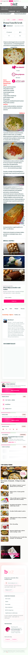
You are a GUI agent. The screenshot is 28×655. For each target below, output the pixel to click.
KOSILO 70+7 (8, 408)
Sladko (6, 601)
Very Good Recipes (15, 629)
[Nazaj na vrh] (25, 652)
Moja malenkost (8, 607)
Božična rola (17, 314)
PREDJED (21, 19)
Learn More (12, 11)
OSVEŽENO (7, 404)
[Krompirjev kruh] (14, 280)
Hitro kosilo (7, 598)
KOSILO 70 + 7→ (16, 1)
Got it (18, 11)
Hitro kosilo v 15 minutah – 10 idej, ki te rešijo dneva (13, 481)
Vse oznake (7, 604)
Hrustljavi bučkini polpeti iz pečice (18, 511)
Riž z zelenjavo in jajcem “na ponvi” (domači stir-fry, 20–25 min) (18, 485)
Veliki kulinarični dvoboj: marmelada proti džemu (18, 518)
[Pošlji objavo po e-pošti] (20, 35)
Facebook (14, 639)
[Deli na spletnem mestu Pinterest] (9, 35)
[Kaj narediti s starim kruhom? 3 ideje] (14, 254)
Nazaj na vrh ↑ (8, 590)
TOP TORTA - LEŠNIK (10, 400)
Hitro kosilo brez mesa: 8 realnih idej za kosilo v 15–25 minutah (18, 537)
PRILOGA (22, 308)
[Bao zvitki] (14, 267)
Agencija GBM (11, 652)
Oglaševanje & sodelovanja (11, 613)
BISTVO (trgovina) (9, 610)
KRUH (14, 19)
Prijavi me (14, 301)
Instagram (7, 639)
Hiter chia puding (14, 524)
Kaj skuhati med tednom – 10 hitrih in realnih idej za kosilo (18, 505)
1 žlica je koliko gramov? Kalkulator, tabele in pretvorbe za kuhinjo (18, 498)
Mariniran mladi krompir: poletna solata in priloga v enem (17, 531)
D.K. (9, 19)
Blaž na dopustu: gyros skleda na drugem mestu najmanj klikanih (20, 14)
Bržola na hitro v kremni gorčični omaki (17, 492)
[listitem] (3, 429)
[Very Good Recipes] (7, 629)
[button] (2, 4)
